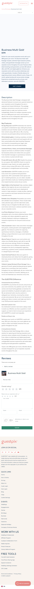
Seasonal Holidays (6, 524)
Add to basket (17, 86)
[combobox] (17, 586)
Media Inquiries (5, 543)
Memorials (4, 518)
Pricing (3, 480)
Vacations (4, 521)
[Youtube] (18, 452)
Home (3, 9)
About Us (3, 483)
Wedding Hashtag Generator (9, 565)
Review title (7, 379)
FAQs (2, 494)
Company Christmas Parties (9, 527)
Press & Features (5, 546)
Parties (3, 510)
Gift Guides (4, 568)
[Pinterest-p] (9, 452)
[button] (31, 3)
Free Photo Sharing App (8, 560)
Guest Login (4, 486)
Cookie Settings (5, 497)
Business (3, 516)
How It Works (5, 477)
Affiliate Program (6, 538)
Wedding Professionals (7, 535)
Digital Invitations (6, 562)
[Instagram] (2, 452)
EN (4, 586)
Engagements (5, 507)
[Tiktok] (15, 452)
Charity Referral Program (8, 549)
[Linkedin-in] (12, 452)
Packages (8, 9)
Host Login (4, 489)
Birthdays (4, 513)
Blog (2, 492)
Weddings (4, 504)
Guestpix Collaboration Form (9, 540)
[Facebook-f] (5, 452)
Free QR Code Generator (8, 557)
